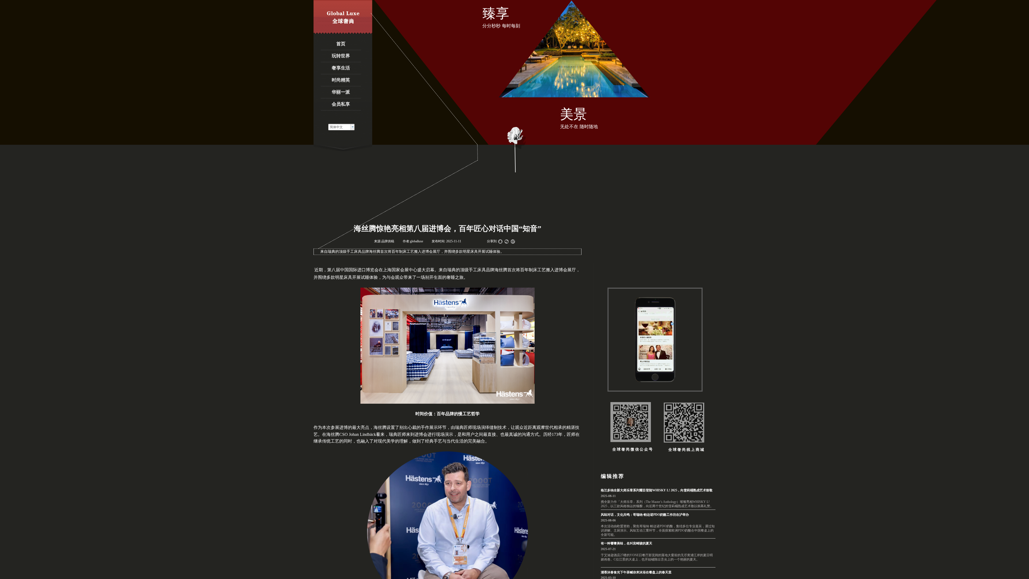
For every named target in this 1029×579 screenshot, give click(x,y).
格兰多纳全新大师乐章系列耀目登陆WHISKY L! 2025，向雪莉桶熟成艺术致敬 (657, 490)
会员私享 (341, 104)
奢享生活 (341, 67)
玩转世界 (341, 55)
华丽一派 (341, 92)
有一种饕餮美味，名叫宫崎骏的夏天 (626, 543)
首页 (340, 43)
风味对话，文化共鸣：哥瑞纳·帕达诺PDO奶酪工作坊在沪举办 (645, 515)
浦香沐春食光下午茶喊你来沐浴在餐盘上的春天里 (636, 572)
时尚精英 (341, 80)
